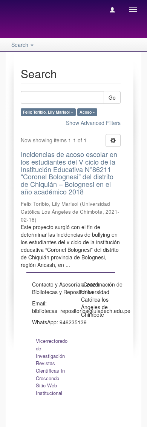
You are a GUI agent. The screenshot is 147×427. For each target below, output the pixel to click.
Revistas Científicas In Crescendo (50, 370)
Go (112, 97)
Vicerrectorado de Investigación (51, 348)
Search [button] (20, 44)
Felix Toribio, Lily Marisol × (48, 112)
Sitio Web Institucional (49, 389)
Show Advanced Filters (93, 122)
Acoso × (87, 112)
